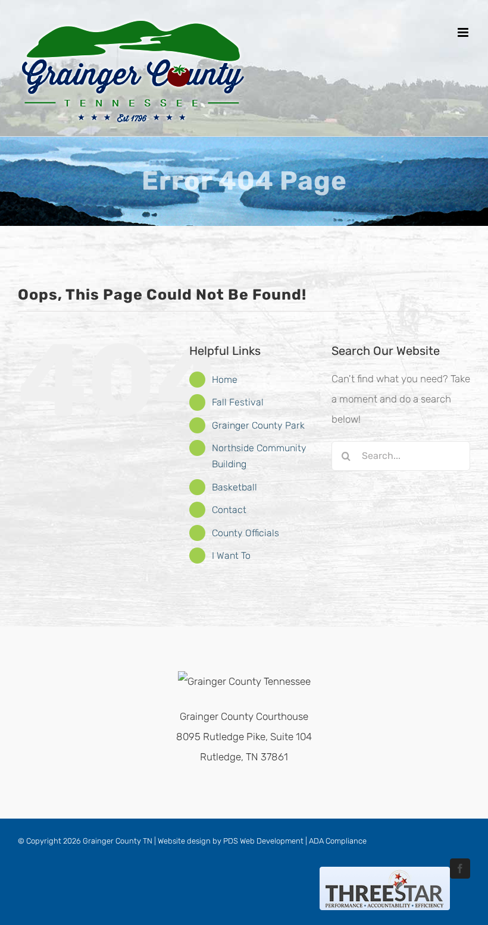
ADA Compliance (338, 840)
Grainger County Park (258, 425)
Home (224, 379)
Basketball (234, 487)
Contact (229, 509)
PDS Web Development (263, 840)
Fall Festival (238, 402)
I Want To (231, 555)
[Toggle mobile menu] (464, 32)
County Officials (245, 533)
